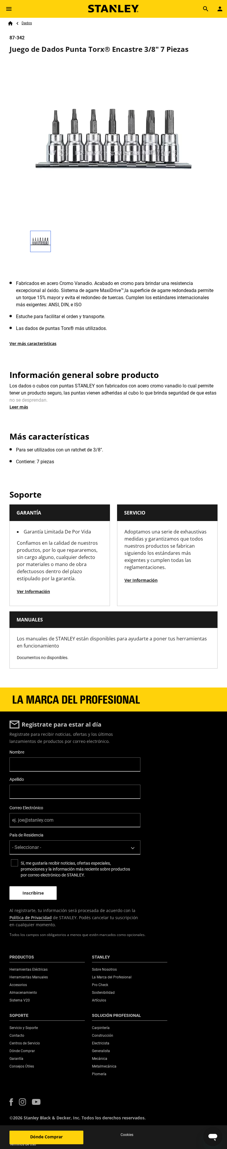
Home (10, 23)
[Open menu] (9, 9)
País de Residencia (26, 835)
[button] (11, 1102)
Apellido (16, 779)
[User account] (220, 9)
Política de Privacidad (30, 917)
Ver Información (33, 591)
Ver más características (32, 343)
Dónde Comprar (46, 1137)
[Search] (206, 9)
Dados (27, 23)
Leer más (18, 407)
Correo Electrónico (26, 807)
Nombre (16, 752)
